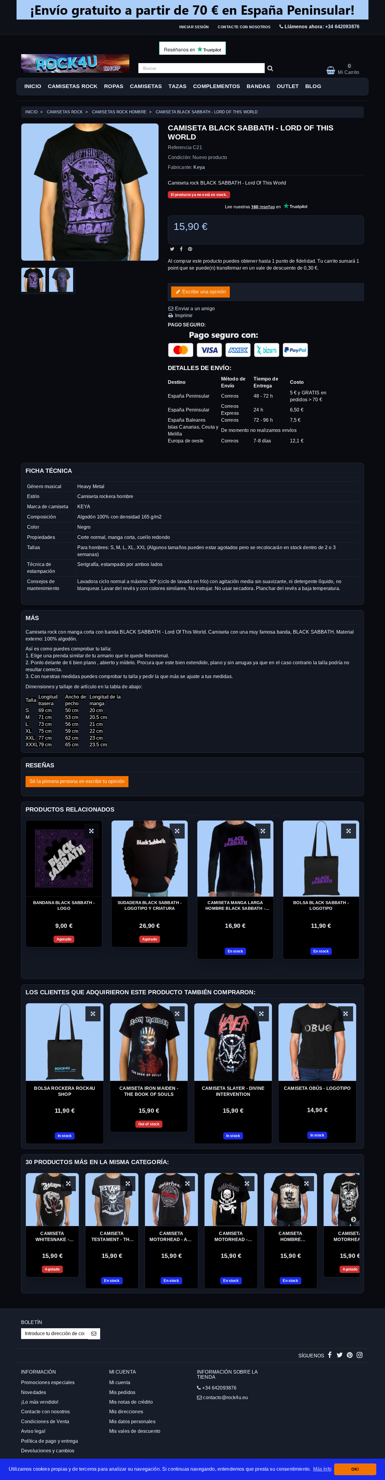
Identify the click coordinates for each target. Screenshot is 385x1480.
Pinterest (190, 248)
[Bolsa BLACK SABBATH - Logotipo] (321, 859)
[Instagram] (359, 1355)
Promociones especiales (48, 1382)
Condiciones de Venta (45, 1421)
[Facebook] (330, 1355)
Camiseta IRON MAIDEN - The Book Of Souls (148, 1091)
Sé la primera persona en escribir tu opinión (77, 781)
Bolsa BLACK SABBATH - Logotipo (321, 905)
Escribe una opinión (203, 291)
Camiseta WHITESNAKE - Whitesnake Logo (52, 1237)
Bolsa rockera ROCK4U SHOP (64, 1091)
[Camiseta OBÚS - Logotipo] (317, 1042)
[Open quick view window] (92, 1013)
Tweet (172, 248)
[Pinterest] (350, 1355)
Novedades (33, 1392)
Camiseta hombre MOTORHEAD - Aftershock (290, 1237)
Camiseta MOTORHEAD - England (350, 1237)
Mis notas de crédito (131, 1402)
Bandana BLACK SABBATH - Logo (64, 905)
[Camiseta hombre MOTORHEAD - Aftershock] (290, 1199)
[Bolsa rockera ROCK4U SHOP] (64, 1042)
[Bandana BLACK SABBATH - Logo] (64, 859)
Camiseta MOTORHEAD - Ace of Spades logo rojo (171, 1237)
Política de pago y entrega (49, 1441)
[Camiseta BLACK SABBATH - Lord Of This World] (34, 281)
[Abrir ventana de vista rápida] (91, 831)
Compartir (181, 248)
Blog (313, 86)
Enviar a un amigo (194, 308)
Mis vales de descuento (135, 1431)
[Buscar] (270, 68)
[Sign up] (94, 1333)
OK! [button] (355, 1469)
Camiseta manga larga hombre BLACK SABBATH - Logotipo (235, 905)
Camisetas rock (72, 86)
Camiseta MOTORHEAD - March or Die (231, 1237)
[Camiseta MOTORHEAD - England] (350, 1199)
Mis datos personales (132, 1421)
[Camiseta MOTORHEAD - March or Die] (231, 1199)
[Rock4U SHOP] (75, 63)
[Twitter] (340, 1355)
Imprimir (183, 315)
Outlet (288, 86)
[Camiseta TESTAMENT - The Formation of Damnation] (111, 1199)
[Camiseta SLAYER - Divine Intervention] (233, 1042)
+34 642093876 (342, 26)
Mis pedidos (122, 1392)
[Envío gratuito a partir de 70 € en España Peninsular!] (192, 10)
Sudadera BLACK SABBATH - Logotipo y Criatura (150, 905)
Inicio (32, 86)
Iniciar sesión (194, 27)
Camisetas (146, 86)
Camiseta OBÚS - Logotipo (317, 1088)
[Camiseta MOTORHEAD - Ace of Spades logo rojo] (171, 1199)
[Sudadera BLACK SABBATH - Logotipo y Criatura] (150, 859)
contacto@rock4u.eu (225, 1397)
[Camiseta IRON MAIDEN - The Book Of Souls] (149, 1042)
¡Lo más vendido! (40, 1402)
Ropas (113, 86)
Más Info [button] (322, 1469)
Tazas (177, 86)
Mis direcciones (126, 1411)
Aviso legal (33, 1431)
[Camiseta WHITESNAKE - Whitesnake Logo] (52, 1199)
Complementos (216, 86)
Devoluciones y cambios (48, 1450)
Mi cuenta (119, 1382)
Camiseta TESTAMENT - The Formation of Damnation (111, 1237)
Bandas (258, 86)
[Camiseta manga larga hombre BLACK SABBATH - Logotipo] (235, 859)
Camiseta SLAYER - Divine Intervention (233, 1091)
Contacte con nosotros (244, 27)
